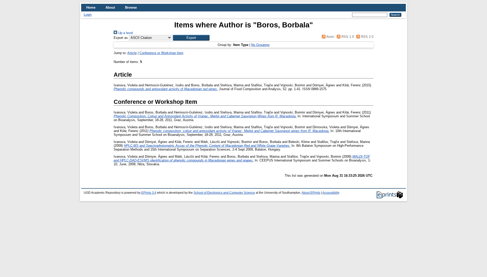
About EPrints (311, 192)
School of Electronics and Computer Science (224, 192)
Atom (329, 37)
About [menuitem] (110, 7)
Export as (121, 38)
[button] (191, 38)
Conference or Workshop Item (161, 53)
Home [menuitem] (90, 7)
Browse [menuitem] (131, 7)
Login (88, 15)
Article (132, 53)
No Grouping (260, 45)
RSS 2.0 (366, 37)
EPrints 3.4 (148, 192)
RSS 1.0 (347, 37)
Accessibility (330, 192)
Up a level (125, 33)
